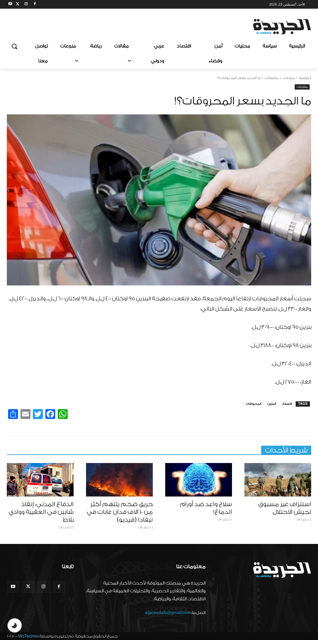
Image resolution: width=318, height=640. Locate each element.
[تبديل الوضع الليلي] (14, 625)
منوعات (289, 78)
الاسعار (287, 404)
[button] (14, 46)
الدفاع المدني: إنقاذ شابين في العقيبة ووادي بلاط (41, 512)
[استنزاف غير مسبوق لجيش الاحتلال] (277, 480)
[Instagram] (26, 4)
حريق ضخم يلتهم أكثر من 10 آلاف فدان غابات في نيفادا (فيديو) (120, 512)
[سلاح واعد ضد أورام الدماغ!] (198, 480)
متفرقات (272, 78)
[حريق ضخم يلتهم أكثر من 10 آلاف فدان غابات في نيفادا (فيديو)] (119, 480)
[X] (17, 4)
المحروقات (253, 404)
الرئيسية (305, 78)
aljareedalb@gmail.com (168, 612)
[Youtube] (10, 4)
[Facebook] (34, 4)
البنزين (271, 404)
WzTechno (28, 636)
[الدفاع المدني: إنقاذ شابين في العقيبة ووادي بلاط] (40, 480)
